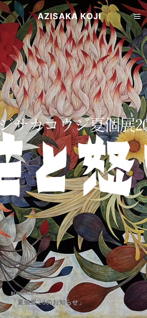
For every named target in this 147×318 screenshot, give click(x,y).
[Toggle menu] (137, 16)
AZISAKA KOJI (69, 16)
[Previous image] (12, 159)
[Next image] (135, 159)
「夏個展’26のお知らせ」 (48, 302)
